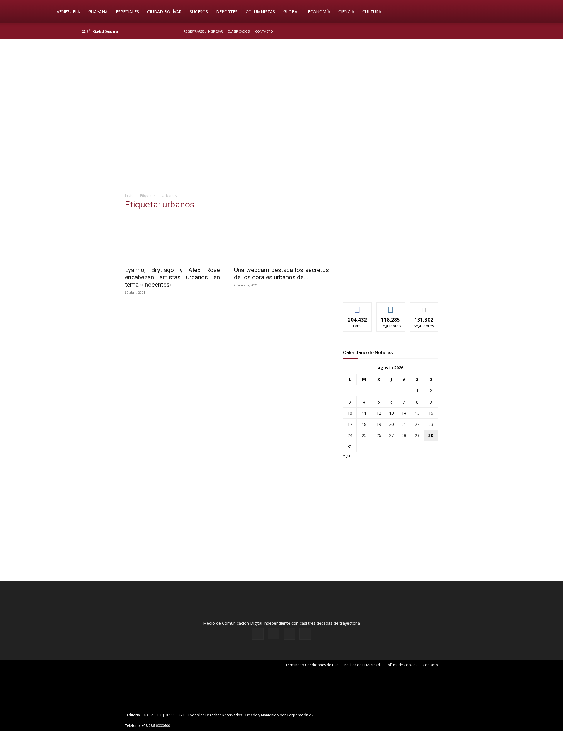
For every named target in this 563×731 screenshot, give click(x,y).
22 (417, 424)
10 (349, 413)
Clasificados (239, 31)
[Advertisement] (281, 143)
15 (417, 413)
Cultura (371, 11)
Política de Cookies (401, 664)
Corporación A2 (300, 715)
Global (291, 11)
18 (364, 424)
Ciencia (346, 11)
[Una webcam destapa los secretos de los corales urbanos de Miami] (281, 239)
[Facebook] (453, 31)
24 (349, 435)
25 (364, 435)
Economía (319, 11)
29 (417, 435)
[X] (472, 31)
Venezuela (68, 11)
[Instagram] (463, 31)
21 (403, 424)
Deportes (227, 11)
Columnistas (260, 11)
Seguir (390, 307)
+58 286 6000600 (156, 725)
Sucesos (199, 11)
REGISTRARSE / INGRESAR (203, 31)
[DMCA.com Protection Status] (360, 715)
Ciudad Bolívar (164, 11)
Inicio (129, 195)
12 (379, 413)
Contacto (264, 31)
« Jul (347, 455)
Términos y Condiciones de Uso (312, 664)
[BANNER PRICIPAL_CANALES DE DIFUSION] (281, 72)
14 (403, 413)
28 (403, 435)
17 (349, 424)
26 (379, 435)
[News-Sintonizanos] (387, 288)
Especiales (127, 11)
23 (430, 424)
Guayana (98, 11)
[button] (509, 12)
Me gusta (358, 307)
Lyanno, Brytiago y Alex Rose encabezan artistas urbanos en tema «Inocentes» (172, 277)
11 (364, 413)
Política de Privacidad (362, 664)
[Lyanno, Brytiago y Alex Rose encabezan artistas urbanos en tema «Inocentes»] (172, 239)
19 (379, 424)
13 (391, 413)
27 (391, 435)
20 (391, 424)
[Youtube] (482, 31)
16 (430, 413)
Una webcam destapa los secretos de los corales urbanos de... (281, 273)
